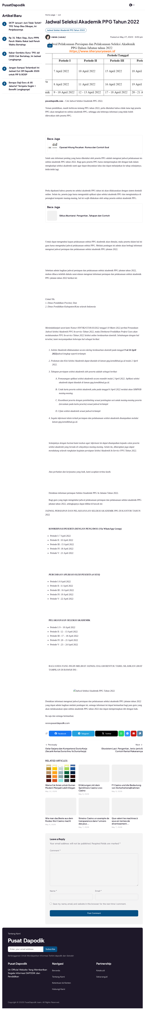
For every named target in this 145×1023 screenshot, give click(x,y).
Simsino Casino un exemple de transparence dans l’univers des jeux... (94, 821)
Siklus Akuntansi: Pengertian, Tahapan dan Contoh (84, 215)
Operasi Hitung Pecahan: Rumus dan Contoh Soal (84, 147)
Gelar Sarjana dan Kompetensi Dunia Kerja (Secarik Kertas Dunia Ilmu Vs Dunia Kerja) (66, 749)
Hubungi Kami (58, 989)
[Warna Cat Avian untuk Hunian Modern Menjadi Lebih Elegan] (60, 781)
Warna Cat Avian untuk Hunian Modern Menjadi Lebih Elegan (60, 786)
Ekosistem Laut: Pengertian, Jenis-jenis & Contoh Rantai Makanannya (122, 749)
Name (53, 891)
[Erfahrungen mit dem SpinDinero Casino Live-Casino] (94, 781)
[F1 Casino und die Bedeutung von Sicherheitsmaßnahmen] (127, 781)
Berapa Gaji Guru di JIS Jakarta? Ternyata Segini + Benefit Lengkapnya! (22, 86)
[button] (140, 733)
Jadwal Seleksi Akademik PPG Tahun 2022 (66, 30)
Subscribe (50, 949)
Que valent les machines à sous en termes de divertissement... (125, 821)
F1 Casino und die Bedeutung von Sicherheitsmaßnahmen (126, 786)
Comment (55, 850)
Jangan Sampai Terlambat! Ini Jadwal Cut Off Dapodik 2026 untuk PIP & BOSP (24, 71)
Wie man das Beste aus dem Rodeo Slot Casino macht (59, 819)
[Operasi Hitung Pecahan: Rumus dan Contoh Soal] (52, 151)
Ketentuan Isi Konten (61, 982)
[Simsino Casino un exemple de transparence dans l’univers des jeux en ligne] (94, 814)
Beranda (56, 970)
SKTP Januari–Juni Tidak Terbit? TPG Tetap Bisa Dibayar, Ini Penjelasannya (25, 26)
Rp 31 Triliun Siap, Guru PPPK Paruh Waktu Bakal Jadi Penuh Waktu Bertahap (24, 41)
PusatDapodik (13, 5)
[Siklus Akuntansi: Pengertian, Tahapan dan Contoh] (52, 219)
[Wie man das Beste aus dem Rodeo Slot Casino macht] (60, 814)
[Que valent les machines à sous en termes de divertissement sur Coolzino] (127, 814)
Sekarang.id (101, 976)
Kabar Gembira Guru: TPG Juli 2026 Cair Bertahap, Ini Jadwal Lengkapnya (25, 56)
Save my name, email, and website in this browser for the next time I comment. (89, 903)
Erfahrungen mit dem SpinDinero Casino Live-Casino (91, 788)
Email (98, 891)
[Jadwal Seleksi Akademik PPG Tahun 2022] (94, 96)
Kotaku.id (100, 970)
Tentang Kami (58, 976)
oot (49, 45)
